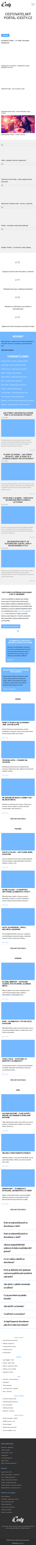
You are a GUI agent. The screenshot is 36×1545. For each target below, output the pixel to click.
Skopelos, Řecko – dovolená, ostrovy (10, 1487)
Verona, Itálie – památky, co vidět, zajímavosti (13, 365)
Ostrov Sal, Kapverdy (6, 1458)
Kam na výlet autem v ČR (7, 1501)
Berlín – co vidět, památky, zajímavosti (11, 381)
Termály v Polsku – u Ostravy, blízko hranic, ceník (14, 392)
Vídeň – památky (5, 1450)
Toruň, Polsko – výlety (6, 1452)
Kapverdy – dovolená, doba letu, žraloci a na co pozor (15, 404)
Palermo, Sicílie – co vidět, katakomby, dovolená (14, 377)
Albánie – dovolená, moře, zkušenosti (11, 373)
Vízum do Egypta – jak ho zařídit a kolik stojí (12, 396)
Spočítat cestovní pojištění (11, 626)
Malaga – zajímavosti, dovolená (9, 1479)
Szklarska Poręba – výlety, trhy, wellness (11, 1485)
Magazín (10, 660)
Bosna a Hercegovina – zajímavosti (10, 1474)
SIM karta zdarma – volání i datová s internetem (14, 369)
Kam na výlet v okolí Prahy (8, 1507)
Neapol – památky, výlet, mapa (8, 1482)
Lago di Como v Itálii (6, 1472)
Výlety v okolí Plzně (6, 1504)
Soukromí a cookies (6, 1509)
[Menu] (33, 4)
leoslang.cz (21, 1543)
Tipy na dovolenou (9, 689)
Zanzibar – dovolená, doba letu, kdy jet (11, 388)
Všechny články (7, 350)
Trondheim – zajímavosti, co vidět (9, 1499)
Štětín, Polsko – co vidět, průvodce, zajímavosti (13, 385)
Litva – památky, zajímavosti (8, 1477)
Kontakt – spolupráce (6, 1512)
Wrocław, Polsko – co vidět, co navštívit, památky (14, 361)
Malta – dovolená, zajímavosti (8, 1463)
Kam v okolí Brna (5, 1496)
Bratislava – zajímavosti (7, 1447)
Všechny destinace (18, 819)
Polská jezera (4, 1455)
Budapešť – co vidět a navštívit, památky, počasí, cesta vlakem (17, 400)
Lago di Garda (4, 1460)
